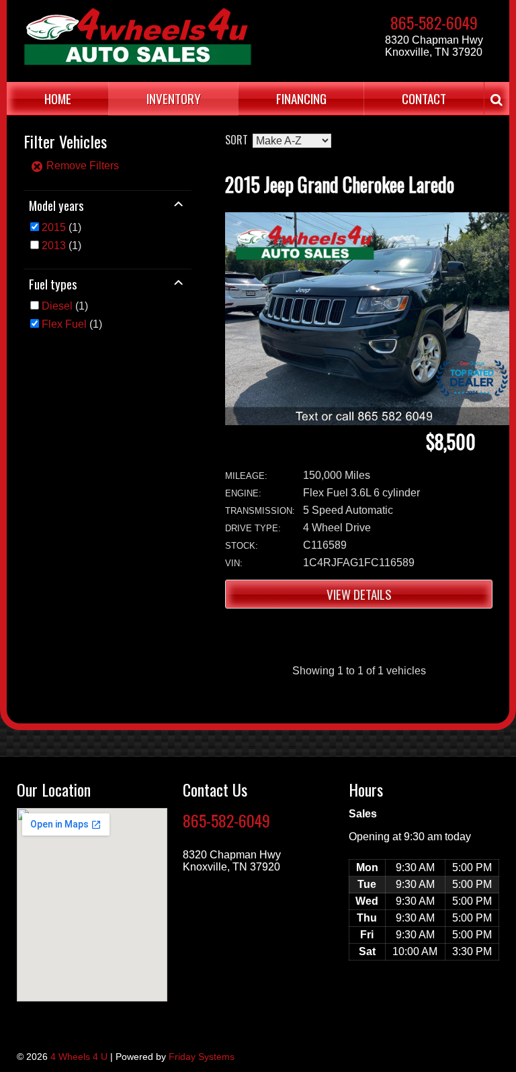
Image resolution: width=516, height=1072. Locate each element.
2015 (54, 227)
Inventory (173, 98)
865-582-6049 (434, 22)
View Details (359, 594)
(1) (61, 227)
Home (57, 98)
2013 (54, 245)
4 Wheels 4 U (79, 1056)
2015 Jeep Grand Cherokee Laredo (339, 184)
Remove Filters (81, 165)
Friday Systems (201, 1056)
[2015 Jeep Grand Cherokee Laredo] (367, 421)
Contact (424, 98)
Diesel (57, 306)
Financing (301, 98)
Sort (236, 140)
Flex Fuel (64, 324)
